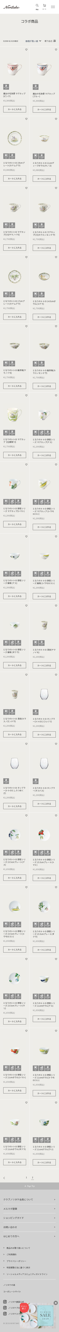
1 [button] (26, 1178)
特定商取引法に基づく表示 (18, 1267)
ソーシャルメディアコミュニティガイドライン (27, 1274)
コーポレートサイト (12, 1291)
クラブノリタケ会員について (18, 1199)
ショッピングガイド (13, 1217)
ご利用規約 (11, 1254)
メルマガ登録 (10, 1208)
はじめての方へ (11, 1236)
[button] (5, 1178)
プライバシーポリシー (16, 1261)
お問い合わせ (10, 1227)
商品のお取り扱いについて (18, 1247)
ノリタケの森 (9, 1284)
